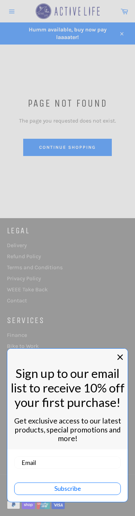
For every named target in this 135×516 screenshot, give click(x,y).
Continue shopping (67, 147)
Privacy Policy (24, 278)
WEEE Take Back (27, 289)
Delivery (17, 245)
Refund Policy (24, 256)
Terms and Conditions (35, 267)
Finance (17, 335)
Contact (17, 300)
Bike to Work (23, 346)
